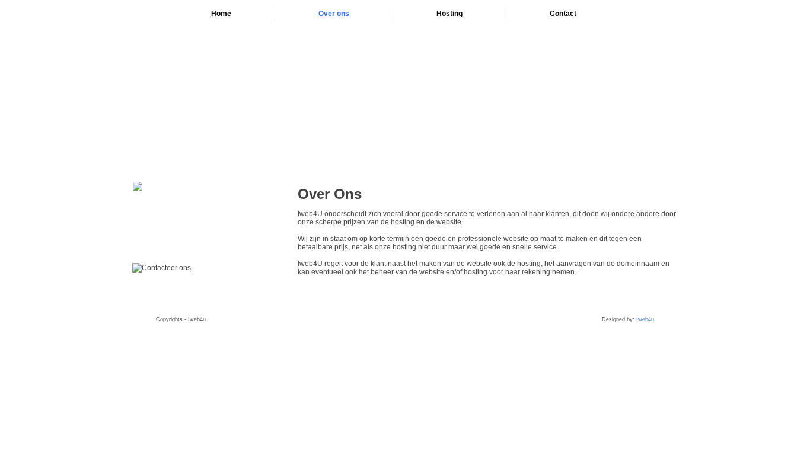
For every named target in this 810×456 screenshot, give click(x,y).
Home (221, 14)
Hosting (449, 14)
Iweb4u (645, 319)
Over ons (333, 14)
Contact (563, 14)
